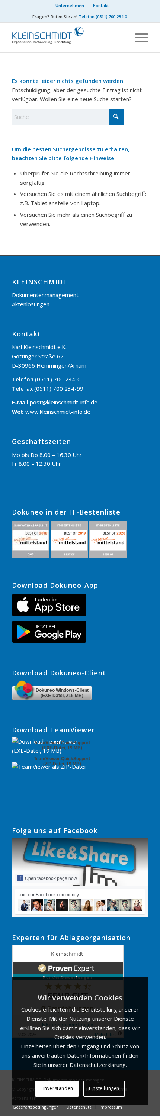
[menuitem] (70, 5)
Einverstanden (57, 1088)
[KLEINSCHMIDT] (66, 37)
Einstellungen (104, 1088)
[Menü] (138, 37)
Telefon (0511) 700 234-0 (103, 16)
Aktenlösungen (30, 304)
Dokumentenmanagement (45, 295)
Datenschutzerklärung (98, 1064)
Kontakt (101, 5)
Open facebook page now (51, 878)
